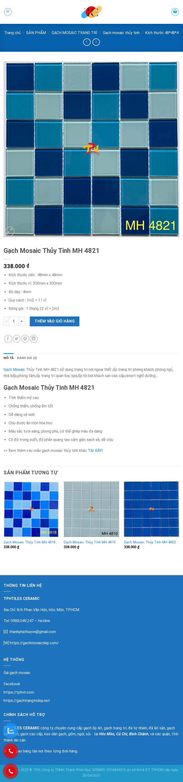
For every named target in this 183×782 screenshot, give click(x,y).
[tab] (9, 358)
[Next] (179, 519)
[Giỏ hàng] (175, 12)
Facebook (12, 684)
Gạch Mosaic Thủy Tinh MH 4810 (90, 542)
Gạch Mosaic (14, 369)
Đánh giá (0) (27, 358)
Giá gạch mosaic (17, 672)
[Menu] (8, 12)
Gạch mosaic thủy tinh (121, 33)
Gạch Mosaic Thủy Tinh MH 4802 (150, 542)
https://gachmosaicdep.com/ (34, 643)
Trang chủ (12, 33)
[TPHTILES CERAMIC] (91, 12)
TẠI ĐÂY (95, 450)
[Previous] (3, 519)
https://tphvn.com (19, 692)
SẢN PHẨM (36, 33)
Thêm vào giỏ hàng (55, 321)
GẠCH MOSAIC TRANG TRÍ (74, 33)
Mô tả (9, 358)
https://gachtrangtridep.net (27, 700)
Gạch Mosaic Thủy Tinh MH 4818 (30, 542)
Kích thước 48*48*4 (162, 33)
